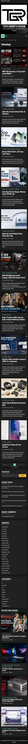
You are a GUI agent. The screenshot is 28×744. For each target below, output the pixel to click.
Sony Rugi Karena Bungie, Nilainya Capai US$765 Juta (13, 192)
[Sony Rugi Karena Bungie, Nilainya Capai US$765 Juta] (14, 177)
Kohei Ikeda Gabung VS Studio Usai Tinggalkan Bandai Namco (14, 637)
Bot (3, 587)
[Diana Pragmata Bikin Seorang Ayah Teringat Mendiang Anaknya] (14, 303)
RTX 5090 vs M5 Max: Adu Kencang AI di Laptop (13, 491)
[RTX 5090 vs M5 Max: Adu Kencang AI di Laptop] (14, 653)
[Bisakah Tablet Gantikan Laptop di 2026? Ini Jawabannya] (14, 344)
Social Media (13, 148)
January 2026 (5, 543)
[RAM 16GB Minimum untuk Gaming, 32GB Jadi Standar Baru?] (14, 261)
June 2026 (4, 531)
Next (15, 467)
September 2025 (6, 552)
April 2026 (4, 536)
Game (5, 68)
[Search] (26, 36)
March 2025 (4, 559)
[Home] (3, 36)
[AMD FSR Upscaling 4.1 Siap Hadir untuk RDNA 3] (14, 57)
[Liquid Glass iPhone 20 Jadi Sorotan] (14, 430)
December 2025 (5, 545)
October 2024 (5, 570)
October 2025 (5, 549)
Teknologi (9, 68)
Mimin (12, 76)
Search (5, 472)
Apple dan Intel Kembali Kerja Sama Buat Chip (12, 234)
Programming (11, 189)
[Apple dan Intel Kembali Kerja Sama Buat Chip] (14, 219)
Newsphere (21, 740)
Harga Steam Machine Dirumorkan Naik (14, 404)
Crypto (3, 590)
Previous (5, 464)
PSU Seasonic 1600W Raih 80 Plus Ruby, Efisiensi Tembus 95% (12, 700)
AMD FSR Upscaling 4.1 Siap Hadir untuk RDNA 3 (13, 72)
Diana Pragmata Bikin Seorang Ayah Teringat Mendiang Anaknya (13, 318)
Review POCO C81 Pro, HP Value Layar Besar (12, 152)
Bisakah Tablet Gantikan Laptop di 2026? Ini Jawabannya (14, 360)
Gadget (5, 108)
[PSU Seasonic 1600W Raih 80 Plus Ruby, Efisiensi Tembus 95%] (14, 685)
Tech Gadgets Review (14, 26)
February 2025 (5, 561)
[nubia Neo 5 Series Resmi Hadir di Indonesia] (14, 97)
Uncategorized (5, 606)
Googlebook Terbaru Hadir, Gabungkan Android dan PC (14, 731)
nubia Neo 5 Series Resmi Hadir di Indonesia (13, 112)
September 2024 (6, 572)
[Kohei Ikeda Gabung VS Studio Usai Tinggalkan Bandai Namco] (14, 622)
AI (2, 68)
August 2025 (5, 554)
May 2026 (4, 533)
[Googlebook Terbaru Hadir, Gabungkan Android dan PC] (14, 716)
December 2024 (5, 566)
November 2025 (5, 547)
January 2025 (5, 563)
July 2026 (4, 529)
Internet (4, 596)
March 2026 (4, 538)
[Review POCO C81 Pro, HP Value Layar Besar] (14, 137)
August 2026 (5, 527)
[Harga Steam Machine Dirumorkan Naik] (14, 388)
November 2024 (5, 568)
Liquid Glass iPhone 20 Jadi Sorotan (11, 445)
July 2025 (4, 556)
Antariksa (4, 585)
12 (12, 467)
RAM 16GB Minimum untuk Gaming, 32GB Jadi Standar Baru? (13, 276)
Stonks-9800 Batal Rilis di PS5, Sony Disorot (12, 505)
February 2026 (5, 540)
